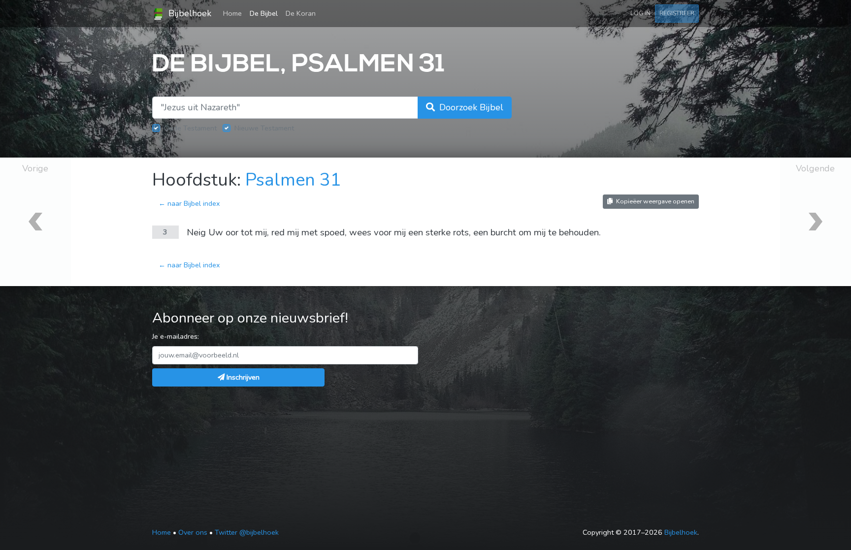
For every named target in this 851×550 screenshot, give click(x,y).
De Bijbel (264, 13)
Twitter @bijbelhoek (247, 532)
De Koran (301, 13)
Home (234, 13)
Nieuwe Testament (264, 128)
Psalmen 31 (293, 180)
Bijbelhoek (188, 13)
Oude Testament (190, 128)
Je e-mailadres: (175, 336)
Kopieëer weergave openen (654, 201)
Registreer (676, 13)
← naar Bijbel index (189, 203)
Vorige (35, 168)
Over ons (192, 532)
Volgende (815, 168)
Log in (640, 13)
